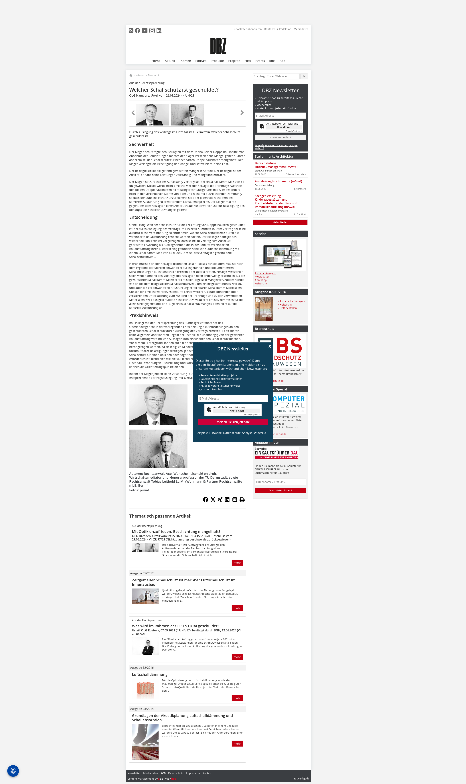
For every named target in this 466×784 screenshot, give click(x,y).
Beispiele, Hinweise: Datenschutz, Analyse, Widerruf (231, 433)
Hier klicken (237, 410)
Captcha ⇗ (252, 414)
